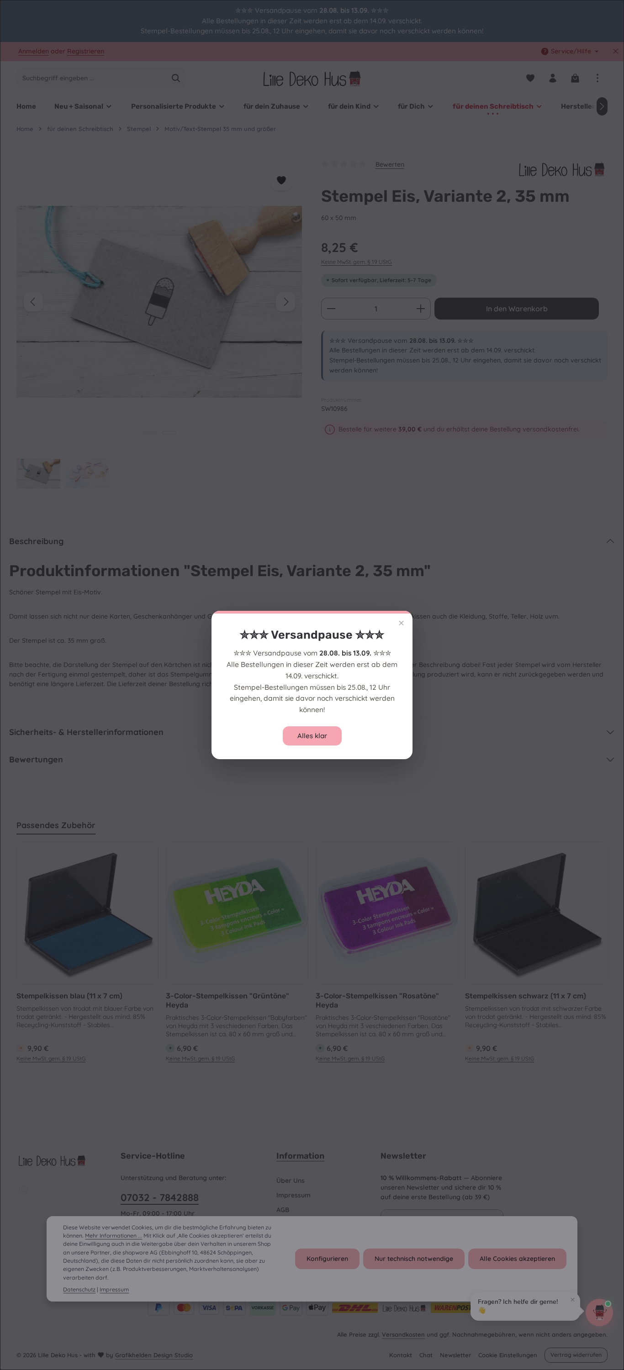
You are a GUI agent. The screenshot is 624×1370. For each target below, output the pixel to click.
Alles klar (312, 735)
